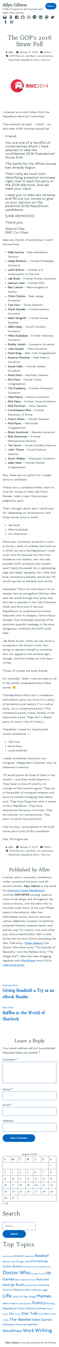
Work (28, 1330)
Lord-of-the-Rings (24, 1296)
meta (6, 1303)
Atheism (19, 1256)
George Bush (13, 1285)
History (18, 1289)
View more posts (13, 965)
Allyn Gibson (15, 4)
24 (13, 1191)
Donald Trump (38, 1273)
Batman (6, 1261)
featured (42, 1279)
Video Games (42, 1320)
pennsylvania (25, 1303)
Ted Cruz (45, 60)
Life (7, 1296)
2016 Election (16, 56)
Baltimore (29, 1256)
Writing (43, 1330)
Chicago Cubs (22, 1261)
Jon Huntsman (45, 56)
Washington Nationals (14, 1324)
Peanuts (13, 1303)
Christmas (39, 1261)
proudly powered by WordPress (38, 1342)
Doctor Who (16, 1272)
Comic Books (12, 1266)
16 (5, 1185)
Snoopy (17, 1314)
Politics (47, 52)
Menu (51, 6)
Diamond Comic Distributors (25, 890)
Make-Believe (34, 943)
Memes (43, 1296)
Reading (51, 1303)
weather (32, 1324)
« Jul (5, 1203)
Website (8, 1120)
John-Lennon (32, 1289)
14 (43, 1178)
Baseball (42, 1256)
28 (43, 1191)
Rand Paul (14, 60)
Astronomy (8, 1256)
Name (8, 1089)
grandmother (31, 1285)
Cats (13, 1261)
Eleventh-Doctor (28, 1280)
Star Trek (29, 1313)
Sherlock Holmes (35, 1308)
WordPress (28, 960)
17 (13, 1185)
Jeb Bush (31, 56)
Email (7, 1105)
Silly (11, 1313)
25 (20, 1191)
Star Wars (43, 1313)
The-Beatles (20, 1319)
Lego (45, 1289)
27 (36, 1191)
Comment (10, 1059)
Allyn (10, 52)
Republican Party (30, 60)
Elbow (17, 1280)
